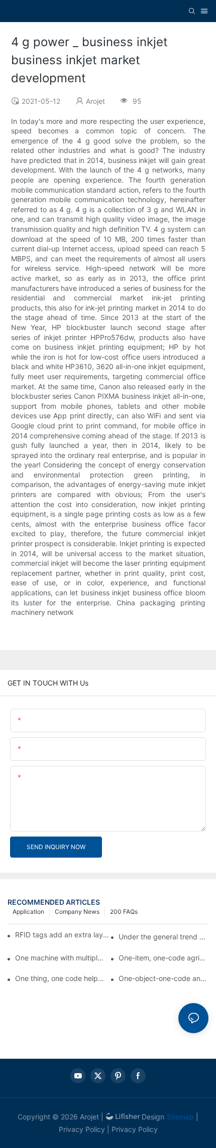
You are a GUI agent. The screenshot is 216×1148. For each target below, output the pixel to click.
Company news (77, 911)
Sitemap (180, 1116)
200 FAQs (124, 911)
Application (28, 911)
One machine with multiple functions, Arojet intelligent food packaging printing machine (60, 957)
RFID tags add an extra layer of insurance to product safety (62, 934)
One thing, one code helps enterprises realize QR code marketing (60, 978)
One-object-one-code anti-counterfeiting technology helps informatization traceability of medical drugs (163, 978)
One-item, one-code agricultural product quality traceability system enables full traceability (163, 957)
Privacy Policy (82, 1129)
